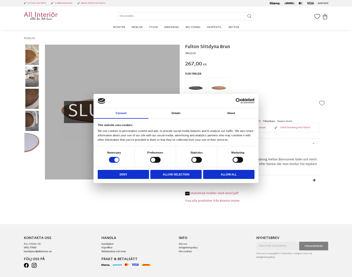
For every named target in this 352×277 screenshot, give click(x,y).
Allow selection (176, 174)
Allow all (229, 174)
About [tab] (231, 113)
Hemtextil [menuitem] (214, 27)
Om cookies (185, 251)
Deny (123, 174)
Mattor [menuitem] (233, 27)
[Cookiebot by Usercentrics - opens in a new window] (238, 101)
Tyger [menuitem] (153, 27)
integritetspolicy (265, 257)
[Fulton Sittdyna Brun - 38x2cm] (218, 88)
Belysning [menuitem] (193, 27)
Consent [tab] (121, 113)
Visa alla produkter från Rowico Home (212, 201)
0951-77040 (30, 248)
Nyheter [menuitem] (119, 27)
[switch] (155, 160)
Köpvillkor (107, 248)
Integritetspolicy (188, 248)
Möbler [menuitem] (137, 27)
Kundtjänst (107, 244)
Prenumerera (314, 246)
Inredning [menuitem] (171, 27)
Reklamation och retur (113, 251)
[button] (317, 17)
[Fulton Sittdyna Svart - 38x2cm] (195, 88)
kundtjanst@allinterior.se (38, 251)
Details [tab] (176, 113)
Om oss (183, 244)
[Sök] (249, 16)
